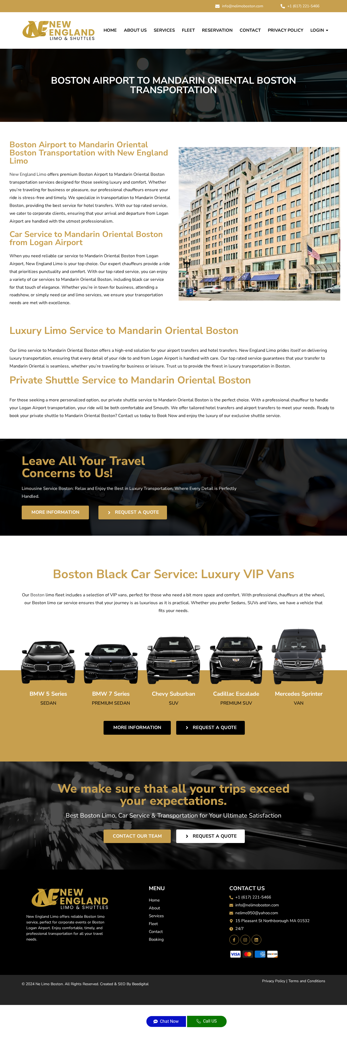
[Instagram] (245, 940)
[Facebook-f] (234, 940)
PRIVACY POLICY (285, 30)
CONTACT (250, 30)
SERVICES (164, 30)
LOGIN (317, 30)
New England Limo (27, 174)
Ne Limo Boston (49, 984)
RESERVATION (217, 30)
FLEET (188, 30)
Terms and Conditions (306, 981)
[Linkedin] (256, 940)
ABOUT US (135, 30)
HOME (110, 30)
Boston (36, 595)
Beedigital (140, 984)
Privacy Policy (273, 981)
